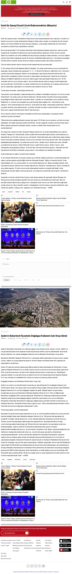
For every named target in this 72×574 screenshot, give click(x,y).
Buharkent (17, 459)
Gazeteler (48, 548)
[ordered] (25, 280)
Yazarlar (47, 545)
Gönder (6, 280)
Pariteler (39, 551)
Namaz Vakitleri (29, 543)
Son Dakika (16, 548)
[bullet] (28, 280)
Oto (23, 191)
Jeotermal (32, 459)
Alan (3, 459)
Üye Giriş (3, 553)
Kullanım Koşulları (47, 572)
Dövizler (38, 543)
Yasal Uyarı (56, 572)
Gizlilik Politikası (29, 572)
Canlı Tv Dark (16, 540)
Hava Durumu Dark (6, 540)
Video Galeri (48, 543)
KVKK (40, 572)
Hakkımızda (16, 572)
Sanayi (28, 191)
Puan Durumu (28, 545)
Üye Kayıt (4, 556)
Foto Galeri (48, 540)
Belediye (9, 459)
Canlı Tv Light (5, 545)
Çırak (3, 191)
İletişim (22, 572)
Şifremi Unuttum (6, 558)
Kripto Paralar (40, 548)
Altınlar (38, 540)
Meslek (17, 191)
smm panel (16, 551)
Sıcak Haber (48, 551)
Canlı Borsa (27, 540)
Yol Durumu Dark (6, 543)
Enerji (24, 459)
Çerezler (36, 572)
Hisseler (38, 545)
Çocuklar (10, 191)
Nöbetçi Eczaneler (18, 545)
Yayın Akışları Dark (18, 543)
